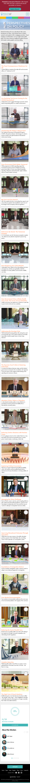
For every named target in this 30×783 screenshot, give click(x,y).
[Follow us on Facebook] (16, 773)
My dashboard (15, 725)
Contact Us (26, 770)
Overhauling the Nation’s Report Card (13, 131)
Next (27, 732)
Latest (10, 770)
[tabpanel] (15, 745)
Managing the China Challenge (11, 499)
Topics (6, 770)
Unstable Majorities (7, 662)
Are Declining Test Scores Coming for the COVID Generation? (14, 99)
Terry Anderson (10, 748)
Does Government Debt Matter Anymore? (14, 164)
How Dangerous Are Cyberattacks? (12, 265)
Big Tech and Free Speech (9, 199)
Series (3, 770)
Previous (25, 732)
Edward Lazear (10, 754)
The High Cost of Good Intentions (11, 694)
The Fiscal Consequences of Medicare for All (14, 67)
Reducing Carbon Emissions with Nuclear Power (14, 433)
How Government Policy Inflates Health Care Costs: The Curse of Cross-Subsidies (14, 300)
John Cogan (9, 736)
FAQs (21, 770)
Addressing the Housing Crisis (10, 331)
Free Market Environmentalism (10, 597)
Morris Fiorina (10, 742)
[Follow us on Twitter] (19, 773)
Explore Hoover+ (14, 9)
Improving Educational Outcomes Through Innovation (14, 534)
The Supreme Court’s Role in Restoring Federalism (13, 366)
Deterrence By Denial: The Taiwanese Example (13, 232)
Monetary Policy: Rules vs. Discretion (13, 400)
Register (14, 770)
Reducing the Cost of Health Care (11, 630)
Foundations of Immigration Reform (12, 567)
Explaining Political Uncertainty (11, 466)
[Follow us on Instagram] (21, 773)
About (18, 770)
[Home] (6, 14)
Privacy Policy (15, 781)
